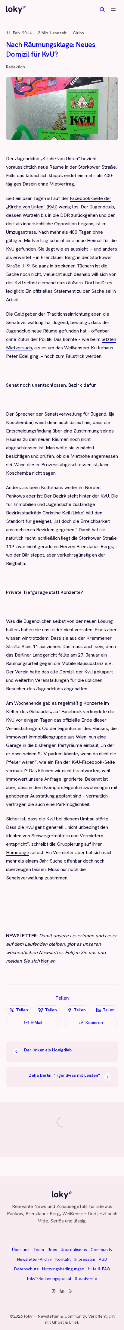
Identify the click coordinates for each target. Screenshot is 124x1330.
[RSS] (70, 1291)
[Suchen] (102, 9)
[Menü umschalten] (113, 9)
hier (45, 961)
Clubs (78, 33)
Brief (73, 1322)
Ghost (58, 1322)
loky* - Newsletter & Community (55, 1316)
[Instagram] (53, 1291)
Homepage (17, 852)
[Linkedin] (62, 1291)
